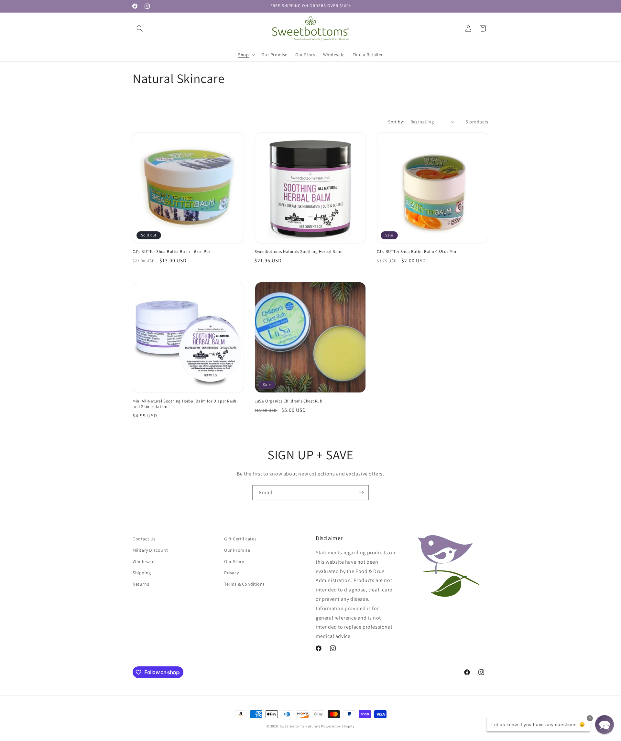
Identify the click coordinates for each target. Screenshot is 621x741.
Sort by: (396, 122)
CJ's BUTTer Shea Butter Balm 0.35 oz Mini (417, 251)
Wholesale (143, 561)
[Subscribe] (361, 492)
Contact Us (144, 539)
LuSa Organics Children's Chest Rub (288, 401)
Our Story (234, 561)
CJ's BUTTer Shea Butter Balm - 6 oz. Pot (171, 251)
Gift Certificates (240, 539)
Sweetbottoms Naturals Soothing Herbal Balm (299, 251)
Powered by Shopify (337, 726)
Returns (141, 584)
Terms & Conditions (244, 584)
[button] (140, 28)
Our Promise (237, 550)
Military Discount (150, 550)
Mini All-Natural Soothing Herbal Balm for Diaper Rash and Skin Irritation (184, 404)
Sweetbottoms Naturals (300, 726)
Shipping (142, 573)
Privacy (231, 573)
